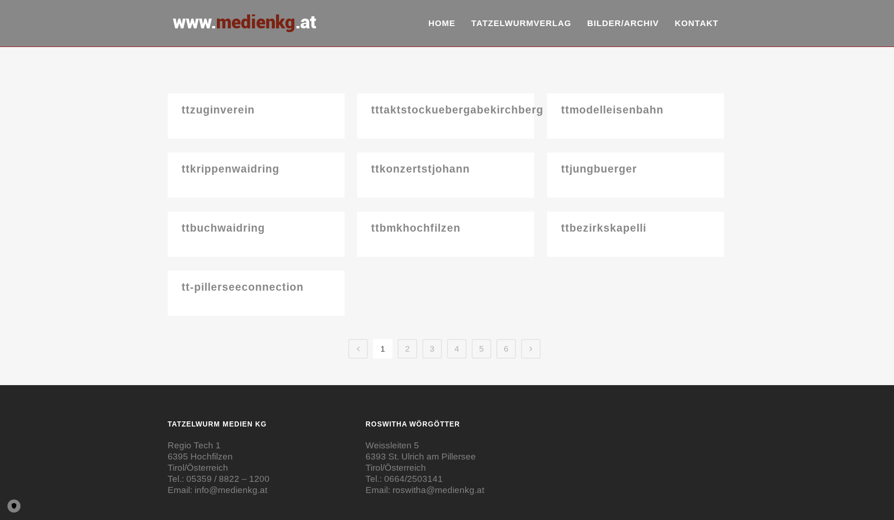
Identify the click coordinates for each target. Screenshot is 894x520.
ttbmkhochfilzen (416, 228)
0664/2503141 (413, 479)
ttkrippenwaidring (230, 169)
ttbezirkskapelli (603, 228)
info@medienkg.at (231, 490)
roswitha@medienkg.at (438, 490)
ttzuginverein (218, 110)
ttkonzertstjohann (420, 169)
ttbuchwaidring (223, 228)
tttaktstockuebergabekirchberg (457, 110)
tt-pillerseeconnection (243, 287)
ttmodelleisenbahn (612, 110)
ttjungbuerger (599, 169)
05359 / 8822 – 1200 (228, 479)
